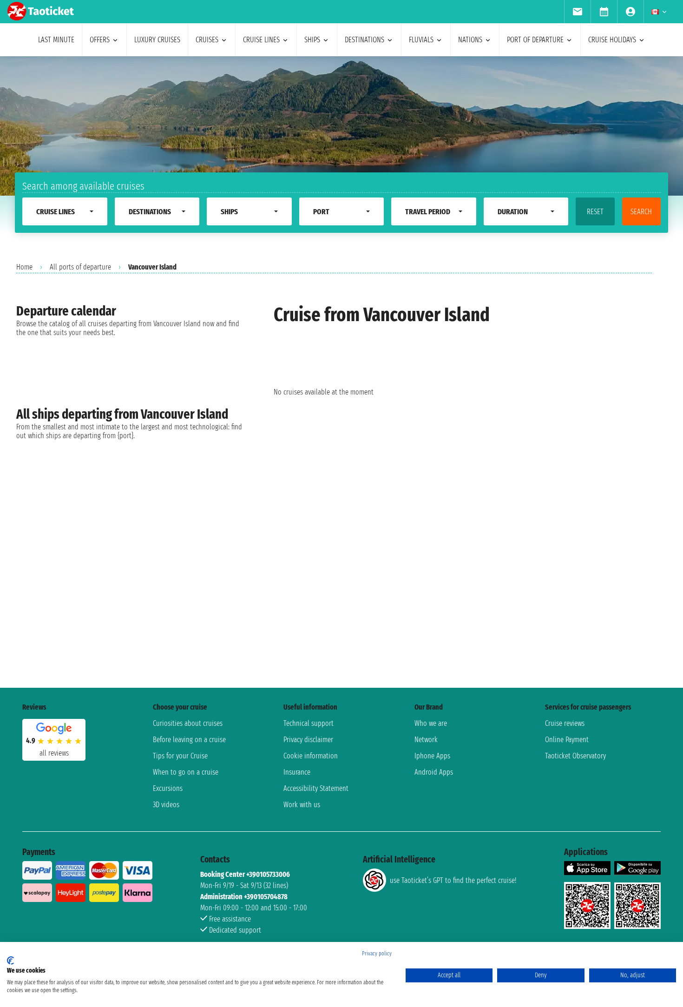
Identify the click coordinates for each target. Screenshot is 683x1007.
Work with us (301, 804)
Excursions (168, 788)
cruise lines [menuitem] (261, 39)
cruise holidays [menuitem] (612, 39)
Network (426, 739)
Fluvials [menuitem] (421, 39)
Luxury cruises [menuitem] (157, 39)
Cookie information (310, 755)
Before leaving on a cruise (189, 739)
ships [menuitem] (312, 39)
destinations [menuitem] (364, 39)
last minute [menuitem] (56, 39)
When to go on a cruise (185, 772)
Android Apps (433, 772)
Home (24, 267)
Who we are (430, 723)
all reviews (54, 753)
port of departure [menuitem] (535, 39)
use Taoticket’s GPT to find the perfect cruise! (453, 880)
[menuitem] (577, 11)
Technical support (308, 723)
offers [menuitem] (100, 39)
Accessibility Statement (315, 788)
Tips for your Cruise (180, 755)
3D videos (166, 804)
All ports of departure (80, 267)
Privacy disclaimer (308, 739)
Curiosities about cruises (188, 723)
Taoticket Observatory (575, 755)
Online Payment (567, 739)
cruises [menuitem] (207, 39)
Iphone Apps (432, 755)
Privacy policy (377, 953)
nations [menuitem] (470, 39)
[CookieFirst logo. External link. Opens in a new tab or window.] (10, 960)
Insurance (296, 772)
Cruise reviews (564, 723)
